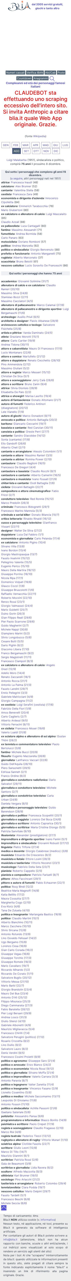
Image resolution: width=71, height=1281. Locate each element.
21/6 (53, 1108)
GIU (55, 145)
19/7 (42, 423)
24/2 (47, 1064)
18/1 (27, 677)
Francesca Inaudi (21, 182)
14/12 (41, 435)
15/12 (46, 372)
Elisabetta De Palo (12, 392)
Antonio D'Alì (9, 997)
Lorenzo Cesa (9, 946)
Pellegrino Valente (12, 562)
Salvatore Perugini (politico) (18, 1037)
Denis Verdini (9, 1052)
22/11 (15, 526)
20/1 (58, 815)
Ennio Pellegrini (10, 692)
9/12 (50, 1068)
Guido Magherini (11, 625)
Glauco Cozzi (9, 586)
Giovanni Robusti (48, 843)
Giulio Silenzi (9, 1021)
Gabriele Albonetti (12, 1025)
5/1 (26, 376)
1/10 (64, 1140)
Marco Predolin (10, 502)
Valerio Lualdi (9, 732)
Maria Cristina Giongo (44, 827)
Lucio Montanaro (11, 352)
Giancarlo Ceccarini (26, 423)
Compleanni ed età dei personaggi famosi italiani (35, 84)
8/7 (56, 874)
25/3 (26, 1001)
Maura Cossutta (11, 898)
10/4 (42, 542)
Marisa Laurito (34, 396)
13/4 (22, 550)
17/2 (20, 894)
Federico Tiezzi (31, 1136)
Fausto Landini (10, 688)
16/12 (47, 518)
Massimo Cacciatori (13, 301)
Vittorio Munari (50, 1140)
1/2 (27, 969)
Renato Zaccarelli (12, 677)
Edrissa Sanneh (10, 772)
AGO (16, 151)
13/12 (46, 1136)
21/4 (51, 1060)
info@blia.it (10, 1239)
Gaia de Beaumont (12, 1163)
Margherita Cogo (11, 902)
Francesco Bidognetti (28, 506)
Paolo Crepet (38, 1124)
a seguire (16, 178)
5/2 (26, 368)
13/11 (56, 1096)
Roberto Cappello (24, 870)
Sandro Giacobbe (25, 435)
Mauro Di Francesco (41, 348)
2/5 (39, 870)
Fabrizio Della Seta (29, 867)
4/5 (30, 301)
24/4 (29, 605)
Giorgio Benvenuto (42, 249)
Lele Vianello (9, 411)
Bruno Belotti (24, 261)
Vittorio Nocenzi (41, 863)
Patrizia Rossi (22, 1159)
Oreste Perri (33, 431)
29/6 (28, 617)
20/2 (53, 419)
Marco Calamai (46, 305)
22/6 (27, 352)
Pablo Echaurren (46, 882)
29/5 (26, 768)
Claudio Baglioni (27, 463)
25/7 (24, 609)
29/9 (27, 1013)
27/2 (38, 530)
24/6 (57, 819)
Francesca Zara (22, 194)
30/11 (24, 344)
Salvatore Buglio (11, 977)
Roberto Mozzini (11, 597)
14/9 (63, 1120)
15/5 (28, 562)
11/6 (21, 313)
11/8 (33, 1100)
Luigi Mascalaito (56, 214)
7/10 (25, 649)
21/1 (23, 681)
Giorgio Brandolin (12, 989)
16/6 (26, 954)
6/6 (24, 1203)
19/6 (41, 728)
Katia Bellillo (8, 894)
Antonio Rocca (10, 681)
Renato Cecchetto (39, 360)
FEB (15, 145)
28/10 (55, 360)
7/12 (40, 1037)
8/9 (37, 1056)
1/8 (22, 586)
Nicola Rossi (38, 1068)
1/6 (52, 483)
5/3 (39, 510)
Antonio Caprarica (41, 823)
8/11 (47, 415)
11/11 (27, 657)
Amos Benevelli (10, 712)
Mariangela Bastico (41, 914)
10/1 (35, 918)
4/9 (30, 696)
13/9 (27, 934)
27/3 (29, 1005)
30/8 (24, 629)
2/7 (12, 495)
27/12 (64, 843)
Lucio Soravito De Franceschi (43, 265)
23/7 (46, 867)
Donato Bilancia (41, 514)
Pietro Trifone (22, 847)
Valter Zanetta (37, 1084)
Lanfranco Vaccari (27, 760)
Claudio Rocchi (40, 471)
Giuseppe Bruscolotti (14, 590)
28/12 (25, 1009)
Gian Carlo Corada (13, 950)
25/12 (22, 997)
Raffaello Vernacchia (14, 593)
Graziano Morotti (20, 336)
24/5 (49, 332)
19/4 (47, 396)
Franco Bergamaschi (14, 653)
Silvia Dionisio (20, 388)
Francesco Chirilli (12, 1033)
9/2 (30, 653)
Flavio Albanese (40, 320)
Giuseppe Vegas (11, 954)
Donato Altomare (42, 400)
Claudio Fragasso (44, 1128)
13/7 (33, 554)
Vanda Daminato (33, 332)
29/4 (62, 1183)
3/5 (49, 455)
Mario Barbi (8, 985)
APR (35, 145)
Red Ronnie (37, 499)
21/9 (53, 479)
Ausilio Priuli (25, 317)
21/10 (24, 981)
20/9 (34, 752)
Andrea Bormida (26, 233)
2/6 (35, 1159)
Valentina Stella (23, 190)
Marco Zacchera (11, 926)
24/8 (24, 293)
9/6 (41, 1116)
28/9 (54, 320)
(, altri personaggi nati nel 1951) (35, 175)
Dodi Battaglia (39, 483)
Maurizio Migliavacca (14, 1029)
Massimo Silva (10, 293)
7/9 (21, 411)
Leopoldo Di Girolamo (15, 1100)
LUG (65, 145)
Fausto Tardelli (10, 1195)
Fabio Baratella (10, 1009)
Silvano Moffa (37, 1072)
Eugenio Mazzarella (24, 756)
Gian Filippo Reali (12, 617)
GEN (6, 145)
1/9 (28, 708)
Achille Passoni (39, 1108)
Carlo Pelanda (43, 538)
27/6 (60, 305)
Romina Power (34, 459)
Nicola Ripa (8, 578)
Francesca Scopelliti (41, 815)
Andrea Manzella (22, 245)
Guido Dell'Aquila (11, 764)
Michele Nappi (10, 629)
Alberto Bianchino (12, 922)
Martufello (29, 356)
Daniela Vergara (11, 803)
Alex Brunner (23, 186)
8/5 (25, 803)
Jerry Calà (38, 380)
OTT (36, 151)
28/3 (46, 859)
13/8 (21, 546)
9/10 (27, 831)
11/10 (25, 1104)
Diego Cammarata (12, 1005)
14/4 (21, 673)
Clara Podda (29, 1187)
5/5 (20, 641)
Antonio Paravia (11, 1080)
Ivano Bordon (9, 550)
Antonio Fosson (10, 1104)
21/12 (41, 356)
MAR (25, 145)
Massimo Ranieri (35, 455)
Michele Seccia (10, 1203)
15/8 (23, 942)
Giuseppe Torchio (12, 958)
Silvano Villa (8, 546)
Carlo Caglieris (10, 716)
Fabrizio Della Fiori (13, 708)
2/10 (48, 459)
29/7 (24, 688)
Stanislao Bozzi (10, 297)
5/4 (31, 1029)
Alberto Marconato (25, 257)
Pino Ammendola (11, 364)
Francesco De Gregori (15, 467)
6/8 (27, 1199)
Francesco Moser (26, 728)
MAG (46, 145)
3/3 (24, 692)
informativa (48, 1219)
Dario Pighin (8, 645)
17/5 (58, 348)
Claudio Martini (21, 918)
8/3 (30, 661)
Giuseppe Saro (37, 1060)
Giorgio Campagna (13, 700)
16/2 (29, 950)
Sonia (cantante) (11, 439)
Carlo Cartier (19, 340)
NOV (46, 151)
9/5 (24, 720)
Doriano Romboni (29, 241)
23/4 (28, 989)
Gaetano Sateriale (12, 1112)
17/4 (56, 538)
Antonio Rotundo (11, 934)
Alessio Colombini (44, 451)
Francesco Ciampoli (13, 661)
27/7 (45, 431)
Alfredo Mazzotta (24, 1171)
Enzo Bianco (34, 1064)
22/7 (39, 487)
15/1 (35, 336)
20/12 (23, 408)
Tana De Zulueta (11, 910)
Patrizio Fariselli (42, 874)
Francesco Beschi (12, 1199)
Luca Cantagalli (30, 226)
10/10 (26, 926)
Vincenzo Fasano (40, 1088)
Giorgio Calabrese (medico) (43, 851)
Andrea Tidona (10, 344)
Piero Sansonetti (11, 768)
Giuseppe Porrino (12, 574)
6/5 (36, 317)
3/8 (18, 748)
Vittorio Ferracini (11, 724)
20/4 (25, 712)
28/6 (50, 380)
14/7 (23, 1151)
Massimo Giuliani (11, 368)
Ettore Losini (34, 859)
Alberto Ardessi (11, 720)
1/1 (59, 451)
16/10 (28, 574)
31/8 (22, 732)
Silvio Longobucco (12, 637)
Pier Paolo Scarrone (13, 621)
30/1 (57, 823)
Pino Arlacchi (23, 1179)
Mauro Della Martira (13, 570)
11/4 (50, 1084)
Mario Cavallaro (11, 965)
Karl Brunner (22, 1175)
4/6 (17, 906)
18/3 (27, 961)
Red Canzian (35, 427)
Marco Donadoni (33, 415)
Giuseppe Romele (12, 961)
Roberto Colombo (46, 1183)
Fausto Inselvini (10, 558)
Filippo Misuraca (11, 1001)
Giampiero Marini (12, 633)
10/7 (55, 514)
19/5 (34, 1175)
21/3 (27, 684)
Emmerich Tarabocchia (33, 206)
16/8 (23, 946)
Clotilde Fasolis (31, 1143)
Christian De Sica (12, 376)
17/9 (50, 1124)
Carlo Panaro (9, 237)
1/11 (30, 973)
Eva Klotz (7, 906)
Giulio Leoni (21, 1147)
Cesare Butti (9, 641)
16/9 (57, 914)
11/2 (29, 700)
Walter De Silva (23, 530)
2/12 (27, 364)
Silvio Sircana (9, 930)
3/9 (28, 1163)
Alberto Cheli (9, 447)
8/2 (48, 855)
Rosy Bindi (18, 886)
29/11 (17, 783)
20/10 (14, 289)
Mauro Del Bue (10, 993)
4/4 (32, 467)
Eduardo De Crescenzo (29, 855)
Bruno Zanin (32, 384)
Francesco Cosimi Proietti (17, 1056)
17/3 (27, 958)
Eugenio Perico (10, 566)
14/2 (33, 938)
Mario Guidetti (10, 609)
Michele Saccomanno (38, 1096)
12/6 (22, 930)
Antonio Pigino (28, 542)
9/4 (43, 384)
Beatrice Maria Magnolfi (16, 890)
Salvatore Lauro (11, 1049)
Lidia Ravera (38, 1167)
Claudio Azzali (10, 222)
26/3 (25, 502)
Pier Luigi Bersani (12, 1013)
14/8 (35, 890)
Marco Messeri (32, 372)
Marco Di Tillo (10, 1151)
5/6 (28, 637)
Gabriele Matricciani (13, 696)
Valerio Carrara (41, 1076)
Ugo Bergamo (9, 942)
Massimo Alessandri (24, 229)
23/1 (21, 601)
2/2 (28, 392)
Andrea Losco (9, 1017)
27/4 (35, 847)
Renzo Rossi (8, 601)
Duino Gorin (8, 613)
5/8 (28, 1092)
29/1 (45, 506)
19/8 (28, 582)
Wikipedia (39, 136)
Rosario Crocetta (11, 1041)
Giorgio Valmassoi (12, 605)
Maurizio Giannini (12, 1155)
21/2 (36, 1179)
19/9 (31, 340)
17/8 (26, 439)
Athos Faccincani (22, 878)
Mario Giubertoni (11, 210)
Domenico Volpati (12, 582)
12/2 (29, 886)
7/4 (26, 1033)
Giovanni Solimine (29, 281)
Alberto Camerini (42, 475)
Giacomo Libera (11, 649)
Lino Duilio (7, 1045)
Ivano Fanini (53, 839)
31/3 (23, 1017)
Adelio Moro (9, 673)
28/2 (13, 740)
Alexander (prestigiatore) (32, 835)
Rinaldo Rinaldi (32, 518)
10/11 (28, 922)
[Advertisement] (35, 41)
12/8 (33, 1147)
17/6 (50, 704)
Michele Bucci (20, 752)
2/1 (24, 772)
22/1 (61, 882)
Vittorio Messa (10, 981)
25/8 (17, 328)
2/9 (55, 1088)
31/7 (45, 281)
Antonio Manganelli (43, 253)
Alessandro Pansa (26, 1116)
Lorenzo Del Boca (41, 819)
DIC (56, 151)
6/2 (20, 645)
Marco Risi (7, 1132)
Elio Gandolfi (9, 443)
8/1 (53, 471)
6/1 (26, 1155)
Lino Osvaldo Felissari (14, 938)
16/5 (41, 463)
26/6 (22, 443)
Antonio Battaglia (37, 419)
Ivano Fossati (40, 479)
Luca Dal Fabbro (27, 534)
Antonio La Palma (12, 684)
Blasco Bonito (49, 1120)
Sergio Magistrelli (12, 657)
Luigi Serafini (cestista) (31, 704)
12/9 (12, 669)
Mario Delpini (33, 1191)
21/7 (57, 400)
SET (26, 151)
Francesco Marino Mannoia (18, 510)
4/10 (26, 910)
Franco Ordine (10, 776)
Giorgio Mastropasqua (15, 554)
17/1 (19, 578)
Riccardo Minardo (12, 969)
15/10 (25, 566)
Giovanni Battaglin (23, 487)
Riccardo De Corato (13, 973)
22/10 (27, 597)
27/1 (52, 835)
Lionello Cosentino (12, 1092)
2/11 (24, 297)
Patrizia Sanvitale (12, 831)
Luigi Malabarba (17, 160)
